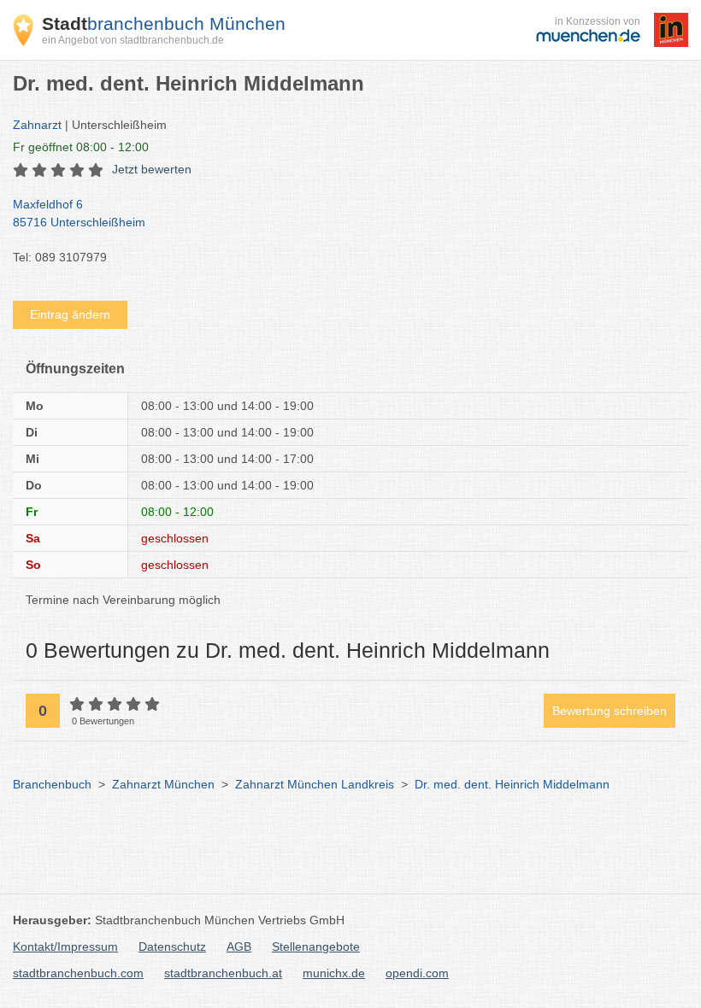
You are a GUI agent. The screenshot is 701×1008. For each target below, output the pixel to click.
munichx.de (334, 973)
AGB (239, 946)
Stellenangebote (316, 946)
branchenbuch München (164, 23)
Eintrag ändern (70, 314)
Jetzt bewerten (151, 169)
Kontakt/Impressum (65, 946)
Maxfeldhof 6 (79, 213)
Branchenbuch (52, 784)
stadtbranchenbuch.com (78, 973)
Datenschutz (172, 946)
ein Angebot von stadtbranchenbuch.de (133, 40)
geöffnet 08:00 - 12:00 (81, 147)
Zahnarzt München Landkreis (314, 784)
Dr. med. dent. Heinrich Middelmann (512, 784)
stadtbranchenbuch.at (223, 973)
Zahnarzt (37, 125)
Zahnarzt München (163, 784)
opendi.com (417, 973)
